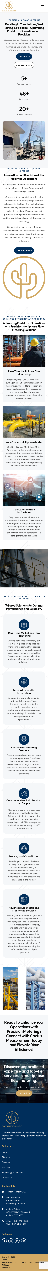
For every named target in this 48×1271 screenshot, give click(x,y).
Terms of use (26, 1262)
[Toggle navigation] (42, 6)
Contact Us (7, 1177)
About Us (6, 1157)
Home (4, 1152)
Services (6, 1162)
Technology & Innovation (13, 1172)
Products (6, 1167)
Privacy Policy (40, 1262)
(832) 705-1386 (19, 1224)
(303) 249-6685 (21, 1221)
